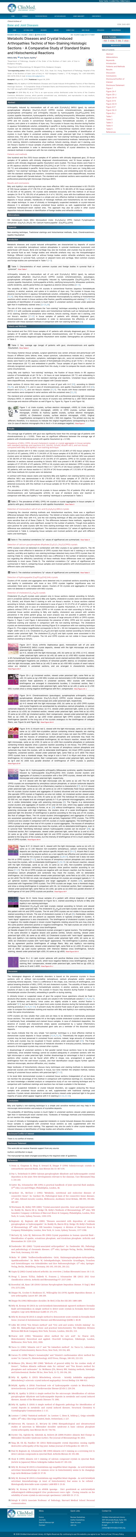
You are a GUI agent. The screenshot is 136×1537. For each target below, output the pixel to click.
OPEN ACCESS (100, 30)
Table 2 (109, 119)
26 (48, 305)
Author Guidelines (77, 1520)
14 (79, 285)
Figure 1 (109, 88)
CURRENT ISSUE (70, 30)
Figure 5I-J (110, 113)
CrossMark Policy (114, 1)
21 (89, 299)
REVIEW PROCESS (116, 30)
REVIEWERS (44, 30)
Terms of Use (106, 1534)
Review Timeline (103, 1)
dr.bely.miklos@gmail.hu (35, 76)
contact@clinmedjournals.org (113, 1528)
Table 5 (109, 129)
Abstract (109, 54)
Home (41, 1517)
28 (53, 807)
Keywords (110, 60)
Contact (42, 1525)
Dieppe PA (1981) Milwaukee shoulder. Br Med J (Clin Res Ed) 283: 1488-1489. (46, 1300)
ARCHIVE (56, 30)
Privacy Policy (118, 1534)
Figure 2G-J (111, 94)
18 (9, 387)
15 (9, 297)
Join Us (73, 1525)
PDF (105, 41)
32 (31, 1007)
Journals (42, 1520)
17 (86, 299)
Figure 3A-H (111, 98)
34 (34, 1007)
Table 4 (109, 126)
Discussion (110, 73)
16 (11, 297)
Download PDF (117, 45)
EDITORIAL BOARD (28, 30)
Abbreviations (112, 57)
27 (78, 786)
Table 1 (109, 116)
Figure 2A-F (111, 91)
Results (109, 70)
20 (73, 384)
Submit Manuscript (46, 1522)
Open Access (75, 1522)
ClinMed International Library (31, 1534)
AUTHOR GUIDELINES (60, 16)
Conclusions (111, 76)
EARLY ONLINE (85, 30)
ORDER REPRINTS (96, 16)
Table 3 (109, 123)
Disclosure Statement (115, 85)
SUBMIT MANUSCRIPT (78, 16)
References (111, 132)
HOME (13, 16)
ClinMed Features (125, 1)
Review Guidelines (77, 1517)
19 (22, 390)
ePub (126, 41)
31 (66, 857)
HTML (112, 41)
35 (82, 1041)
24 (63, 1096)
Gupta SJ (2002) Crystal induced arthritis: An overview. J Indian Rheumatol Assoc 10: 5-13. (52, 1271)
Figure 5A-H (111, 110)
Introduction (111, 63)
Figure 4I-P (111, 107)
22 (42, 305)
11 (32, 859)
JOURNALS (25, 16)
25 (45, 305)
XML (119, 41)
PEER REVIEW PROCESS (41, 16)
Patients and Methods (115, 66)
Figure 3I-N (111, 101)
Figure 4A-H (111, 104)
